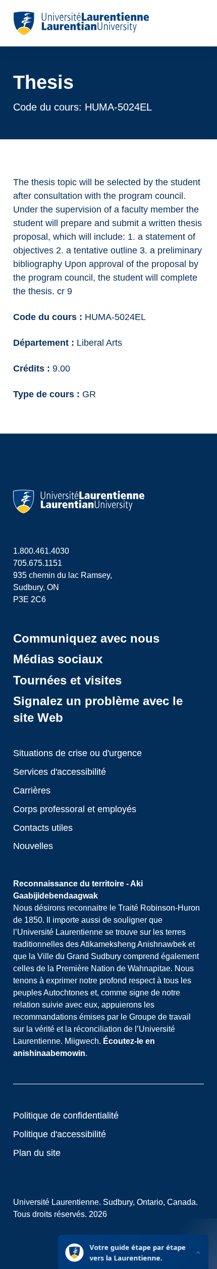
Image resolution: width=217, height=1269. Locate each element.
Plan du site (37, 1153)
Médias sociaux (57, 659)
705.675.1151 (37, 563)
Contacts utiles (43, 828)
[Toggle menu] (195, 23)
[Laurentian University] (81, 23)
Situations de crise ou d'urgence (77, 753)
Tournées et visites (67, 680)
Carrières (31, 790)
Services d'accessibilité (59, 772)
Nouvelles (33, 846)
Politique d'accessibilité (59, 1134)
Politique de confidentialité (66, 1116)
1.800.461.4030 (41, 551)
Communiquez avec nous (86, 638)
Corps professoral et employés (74, 809)
